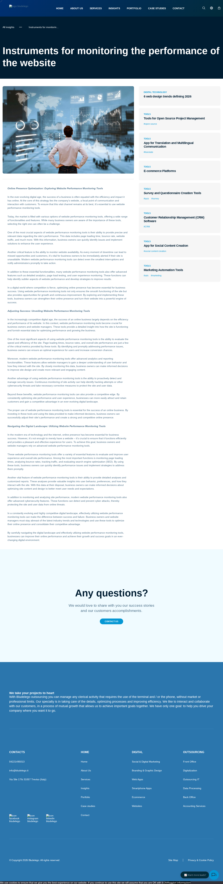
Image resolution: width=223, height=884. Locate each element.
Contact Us (111, 621)
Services (96, 8)
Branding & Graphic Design (147, 770)
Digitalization (190, 770)
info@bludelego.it (18, 770)
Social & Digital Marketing (146, 761)
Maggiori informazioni (179, 882)
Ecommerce (138, 797)
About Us (76, 8)
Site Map (173, 860)
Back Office (189, 797)
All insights (8, 27)
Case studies (157, 8)
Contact (178, 8)
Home (59, 8)
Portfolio (134, 8)
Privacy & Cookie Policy (201, 860)
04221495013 (17, 761)
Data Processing (192, 788)
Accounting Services (194, 806)
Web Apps (137, 779)
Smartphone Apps (142, 788)
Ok (165, 882)
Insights (114, 8)
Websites (137, 806)
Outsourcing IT (191, 779)
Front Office (189, 761)
